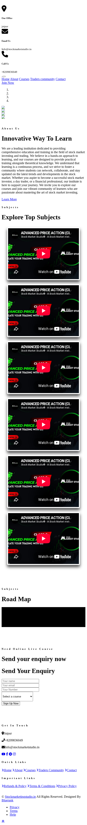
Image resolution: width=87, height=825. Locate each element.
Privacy (14, 807)
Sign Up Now (10, 703)
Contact (61, 79)
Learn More (9, 199)
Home (6, 79)
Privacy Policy (67, 786)
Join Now (8, 82)
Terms (14, 811)
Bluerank (7, 800)
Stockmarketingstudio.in (20, 796)
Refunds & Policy (15, 786)
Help (13, 814)
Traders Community (51, 770)
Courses (24, 79)
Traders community (42, 79)
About (14, 79)
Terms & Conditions (42, 786)
